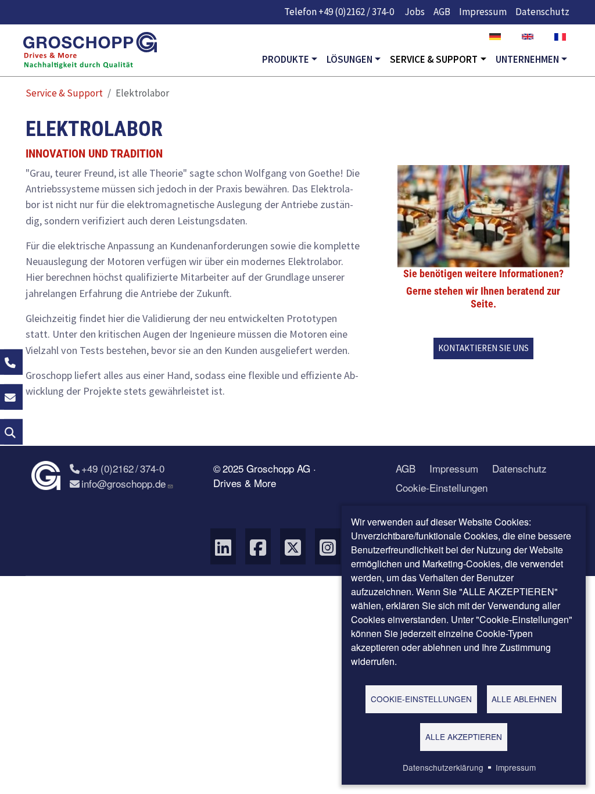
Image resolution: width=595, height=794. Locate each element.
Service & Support (434, 59)
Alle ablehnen (524, 698)
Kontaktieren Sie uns (483, 347)
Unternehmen (527, 59)
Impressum (483, 11)
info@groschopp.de (123, 483)
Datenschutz (542, 11)
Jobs (414, 11)
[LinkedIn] (223, 546)
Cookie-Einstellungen (442, 487)
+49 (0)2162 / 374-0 (356, 11)
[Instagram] (327, 546)
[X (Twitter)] (293, 546)
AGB (441, 11)
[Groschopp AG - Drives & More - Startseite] (90, 50)
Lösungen (349, 59)
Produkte (285, 59)
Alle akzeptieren (463, 736)
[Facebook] (258, 546)
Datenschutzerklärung (443, 767)
